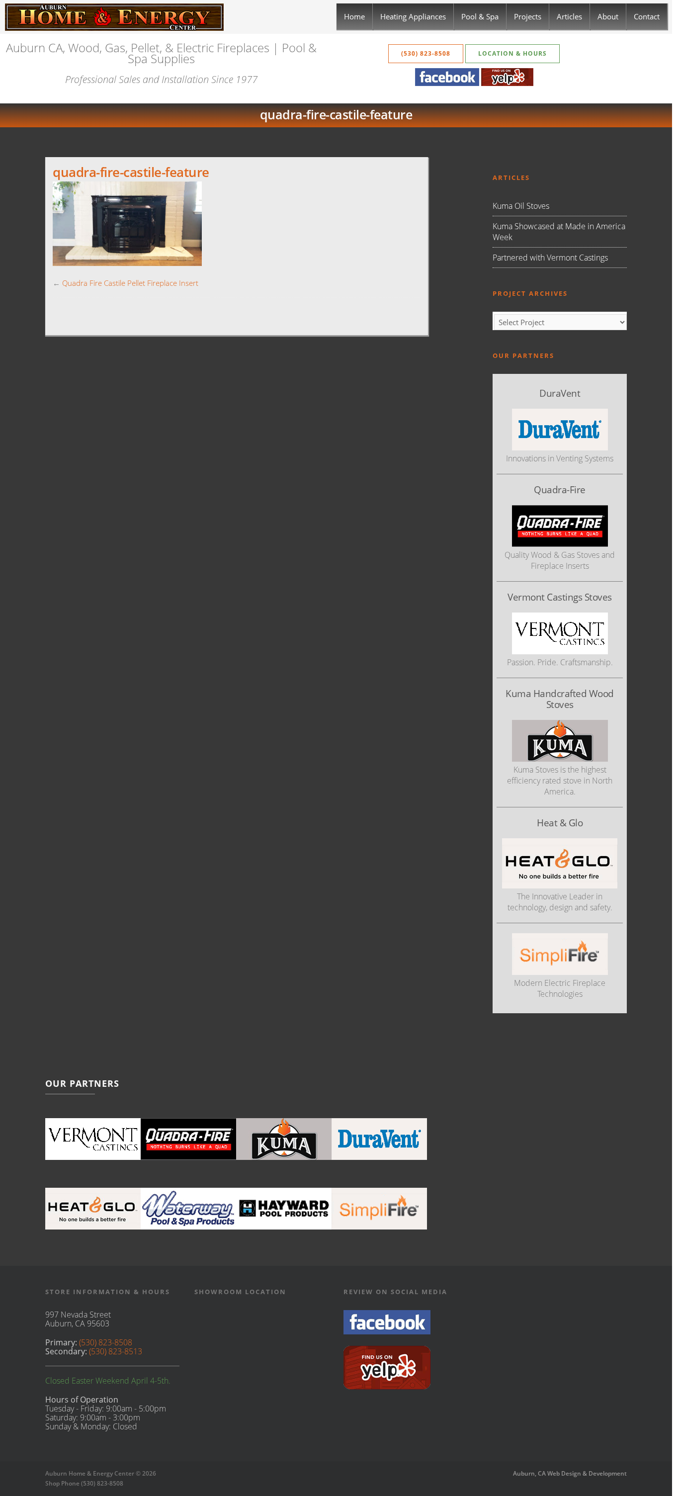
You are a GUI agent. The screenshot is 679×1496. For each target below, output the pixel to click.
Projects (527, 16)
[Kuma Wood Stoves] (284, 1139)
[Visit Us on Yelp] (386, 1386)
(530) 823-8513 (115, 1351)
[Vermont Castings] (93, 1139)
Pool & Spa (480, 16)
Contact (647, 16)
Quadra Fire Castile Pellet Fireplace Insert (130, 283)
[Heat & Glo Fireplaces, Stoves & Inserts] (93, 1208)
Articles (569, 16)
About (607, 16)
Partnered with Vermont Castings (550, 257)
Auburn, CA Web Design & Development (570, 1473)
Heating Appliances (413, 16)
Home (354, 16)
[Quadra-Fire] (188, 1139)
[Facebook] (447, 83)
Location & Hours (512, 53)
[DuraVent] (379, 1139)
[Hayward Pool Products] (284, 1208)
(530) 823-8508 (425, 53)
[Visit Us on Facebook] (386, 1331)
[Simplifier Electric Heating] (560, 972)
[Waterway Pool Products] (188, 1208)
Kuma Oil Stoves (521, 205)
